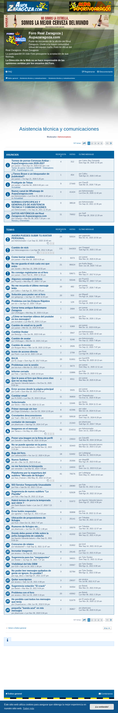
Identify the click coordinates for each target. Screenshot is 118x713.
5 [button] (101, 143)
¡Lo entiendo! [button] (102, 707)
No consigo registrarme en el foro (30, 272)
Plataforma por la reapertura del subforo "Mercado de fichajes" (29, 474)
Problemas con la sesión (25, 365)
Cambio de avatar (21, 338)
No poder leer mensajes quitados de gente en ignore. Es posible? (31, 571)
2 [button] (92, 143)
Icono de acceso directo (25, 351)
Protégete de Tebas (22, 182)
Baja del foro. (19, 453)
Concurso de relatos (23, 544)
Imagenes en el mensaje (25, 428)
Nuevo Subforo (20, 459)
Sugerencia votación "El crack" (29, 586)
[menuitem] (8, 71)
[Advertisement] (59, 102)
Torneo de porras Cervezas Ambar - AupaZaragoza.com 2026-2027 (31, 162)
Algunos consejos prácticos (27, 279)
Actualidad (16, 187)
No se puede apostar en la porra (29, 444)
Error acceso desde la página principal (33, 389)
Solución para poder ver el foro (28, 294)
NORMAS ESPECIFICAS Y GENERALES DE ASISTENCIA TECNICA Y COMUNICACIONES (29, 204)
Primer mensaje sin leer (24, 409)
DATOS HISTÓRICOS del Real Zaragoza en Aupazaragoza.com (29, 214)
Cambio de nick (20, 247)
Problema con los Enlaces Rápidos (31, 301)
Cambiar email (19, 395)
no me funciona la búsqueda (27, 466)
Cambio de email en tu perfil (27, 325)
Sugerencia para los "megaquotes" (31, 557)
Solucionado (18, 402)
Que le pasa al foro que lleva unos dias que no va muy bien (33, 379)
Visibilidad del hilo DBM (24, 564)
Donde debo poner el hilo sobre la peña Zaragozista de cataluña (30, 534)
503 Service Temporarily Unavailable (31, 485)
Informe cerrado (20, 371)
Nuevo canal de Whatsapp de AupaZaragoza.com (27, 192)
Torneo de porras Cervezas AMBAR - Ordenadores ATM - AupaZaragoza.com (33, 169)
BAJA (15, 358)
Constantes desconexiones (27, 415)
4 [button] (98, 143)
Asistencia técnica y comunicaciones (59, 129)
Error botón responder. (24, 511)
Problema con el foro (23, 592)
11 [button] (107, 143)
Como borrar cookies (23, 257)
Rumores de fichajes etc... (26, 526)
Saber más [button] (28, 708)
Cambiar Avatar (20, 332)
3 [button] (95, 143)
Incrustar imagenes (22, 551)
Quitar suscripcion (22, 579)
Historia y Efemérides (20, 221)
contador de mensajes (24, 422)
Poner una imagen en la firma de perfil (32, 438)
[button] (84, 143)
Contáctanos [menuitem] (107, 693)
